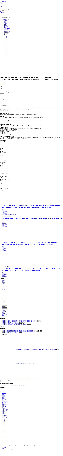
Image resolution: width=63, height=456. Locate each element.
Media (5, 39)
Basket (3, 441)
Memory (5, 40)
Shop (3, 440)
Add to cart (4, 210)
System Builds (6, 53)
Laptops (5, 38)
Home (5, 54)
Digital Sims (6, 29)
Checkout (3, 443)
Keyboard (5, 35)
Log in (3, 429)
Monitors (5, 43)
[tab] (32, 96)
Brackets (5, 23)
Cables (5, 24)
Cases (5, 27)
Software (3, 312)
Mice (4, 41)
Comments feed (4, 431)
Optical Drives (6, 46)
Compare (2, 12)
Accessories (6, 20)
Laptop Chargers (7, 36)
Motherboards (6, 44)
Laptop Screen (6, 37)
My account (4, 444)
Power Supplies (6, 47)
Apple (5, 21)
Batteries (5, 22)
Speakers (5, 52)
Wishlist (2, 11)
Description (4, 96)
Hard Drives (6, 33)
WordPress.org (4, 432)
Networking (6, 45)
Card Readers (6, 26)
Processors (6, 51)
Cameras (5, 25)
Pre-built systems (7, 48)
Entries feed (4, 430)
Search (10, 380)
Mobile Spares (6, 42)
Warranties (4, 316)
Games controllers (7, 31)
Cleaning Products (7, 28)
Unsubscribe (4, 1)
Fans (4, 30)
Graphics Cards (6, 32)
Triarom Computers (4, 445)
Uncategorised (4, 315)
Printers (5, 49)
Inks (4, 34)
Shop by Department (5, 19)
